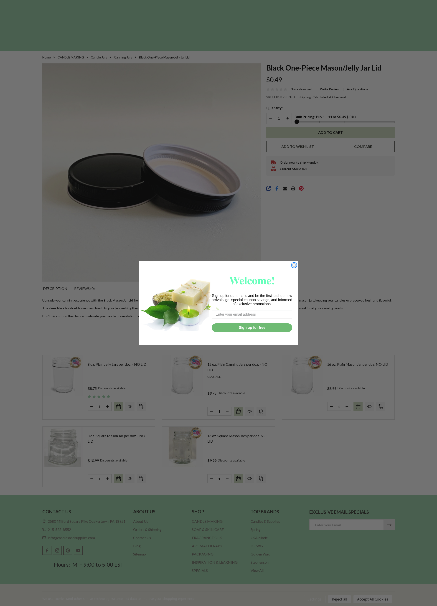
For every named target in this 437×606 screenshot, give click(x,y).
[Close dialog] (294, 265)
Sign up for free (252, 328)
